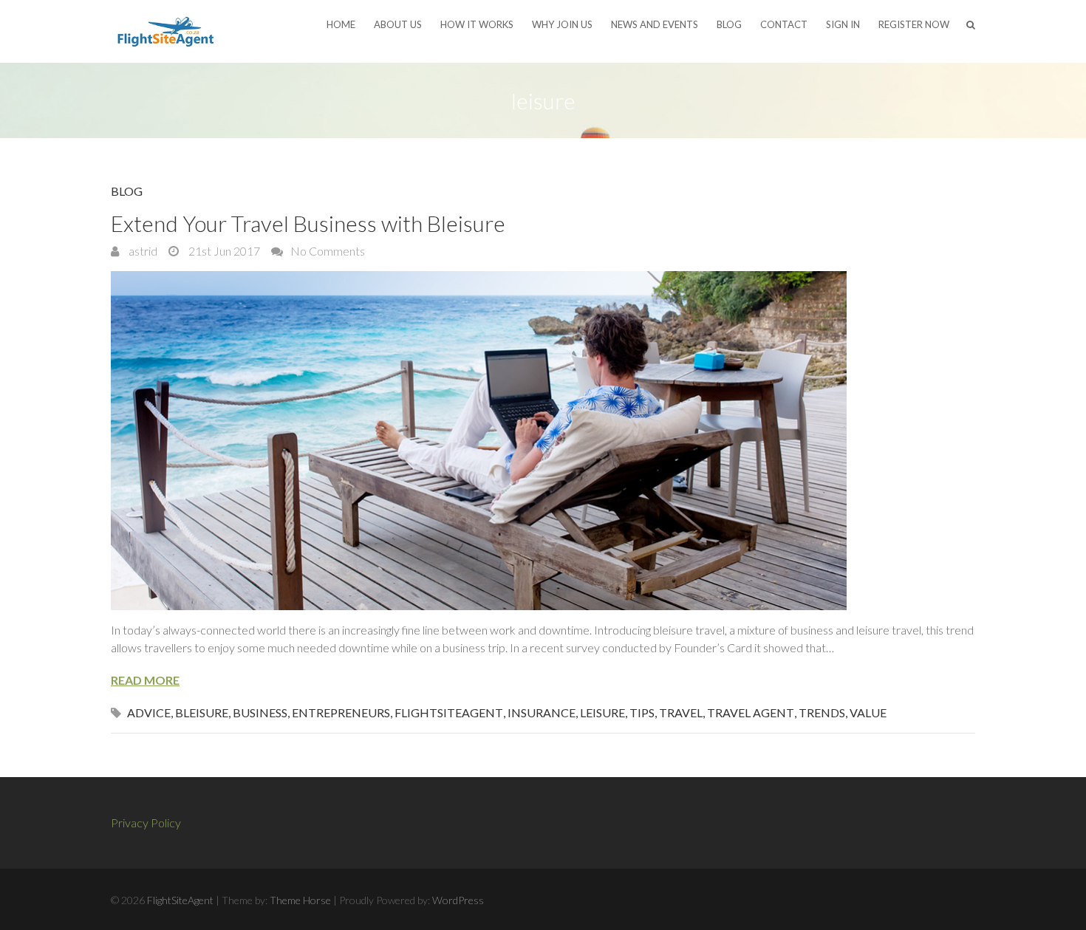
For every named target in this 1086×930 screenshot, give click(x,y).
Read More (145, 680)
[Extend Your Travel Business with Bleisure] (543, 440)
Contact (783, 24)
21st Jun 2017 (223, 251)
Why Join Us (562, 24)
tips (642, 712)
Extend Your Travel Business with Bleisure (308, 223)
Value (868, 712)
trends (822, 712)
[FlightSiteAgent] (166, 31)
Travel (681, 712)
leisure (602, 712)
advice (149, 712)
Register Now (913, 24)
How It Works (476, 24)
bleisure (201, 712)
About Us (398, 24)
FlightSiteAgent (449, 712)
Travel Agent (750, 712)
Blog (729, 24)
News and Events (654, 24)
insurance (542, 712)
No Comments (327, 251)
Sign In (843, 24)
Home (341, 24)
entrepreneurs (341, 712)
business (260, 712)
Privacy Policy (146, 823)
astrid (141, 251)
